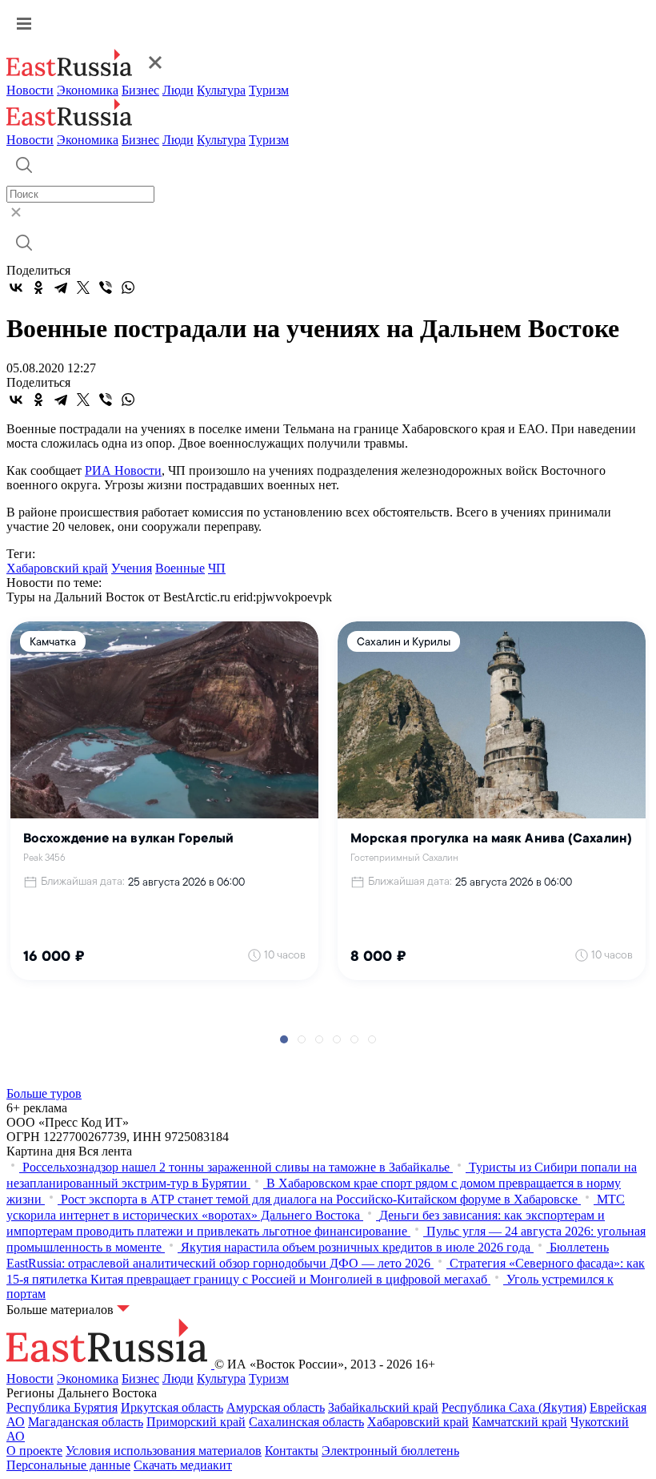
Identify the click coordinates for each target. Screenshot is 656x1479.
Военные (180, 568)
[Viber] (105, 287)
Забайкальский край (383, 1407)
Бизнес (140, 90)
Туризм (269, 90)
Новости (30, 90)
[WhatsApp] (128, 287)
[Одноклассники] (38, 287)
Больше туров (44, 1093)
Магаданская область (85, 1422)
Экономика (87, 90)
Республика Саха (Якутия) (514, 1407)
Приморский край (196, 1422)
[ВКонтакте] (16, 287)
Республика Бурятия (62, 1407)
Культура (221, 90)
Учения (131, 568)
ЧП (217, 568)
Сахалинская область (306, 1422)
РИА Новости (123, 470)
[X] (83, 287)
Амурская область (275, 1407)
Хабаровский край (57, 568)
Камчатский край (519, 1422)
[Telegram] (60, 287)
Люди (178, 90)
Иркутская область (172, 1407)
